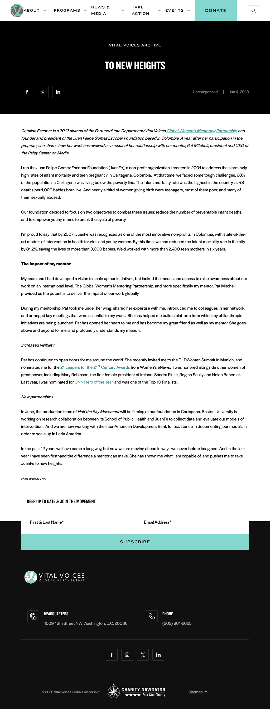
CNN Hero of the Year (94, 382)
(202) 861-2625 (177, 623)
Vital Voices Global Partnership (76, 691)
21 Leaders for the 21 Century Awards (95, 367)
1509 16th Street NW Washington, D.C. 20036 (86, 623)
